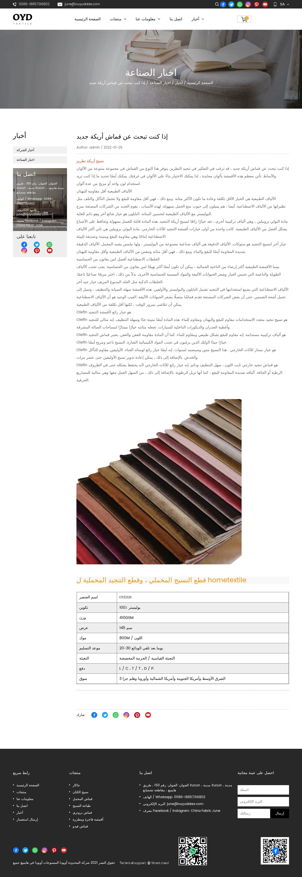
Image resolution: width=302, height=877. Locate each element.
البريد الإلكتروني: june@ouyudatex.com (32, 212)
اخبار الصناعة (160, 83)
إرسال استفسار (27, 819)
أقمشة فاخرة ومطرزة (88, 819)
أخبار (196, 19)
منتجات (116, 19)
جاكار (76, 785)
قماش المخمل (82, 799)
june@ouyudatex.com (82, 4)
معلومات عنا (146, 19)
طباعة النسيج (82, 806)
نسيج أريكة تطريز (90, 161)
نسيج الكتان (80, 792)
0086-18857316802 (34, 4)
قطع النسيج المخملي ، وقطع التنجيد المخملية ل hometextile (161, 580)
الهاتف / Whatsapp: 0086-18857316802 (174, 797)
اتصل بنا (176, 19)
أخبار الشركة (25, 150)
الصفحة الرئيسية (88, 19)
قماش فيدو (80, 826)
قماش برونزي (82, 812)
